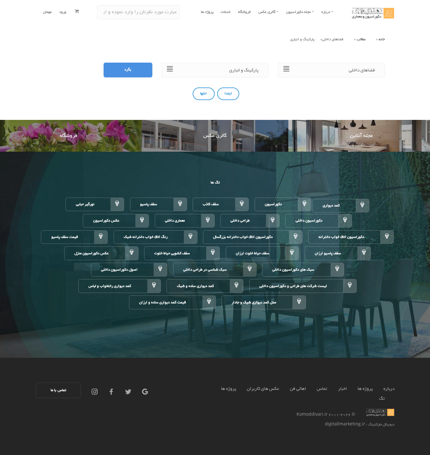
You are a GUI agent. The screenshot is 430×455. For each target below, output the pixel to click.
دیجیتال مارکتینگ (380, 424)
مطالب (361, 39)
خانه (382, 39)
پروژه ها (207, 12)
